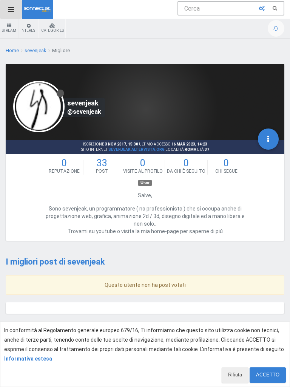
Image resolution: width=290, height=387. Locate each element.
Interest (28, 30)
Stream (9, 30)
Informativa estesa (28, 359)
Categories (52, 30)
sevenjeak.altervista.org (136, 149)
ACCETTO (267, 375)
